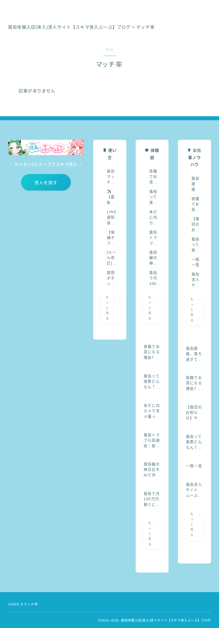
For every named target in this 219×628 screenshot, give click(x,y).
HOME (14, 604)
